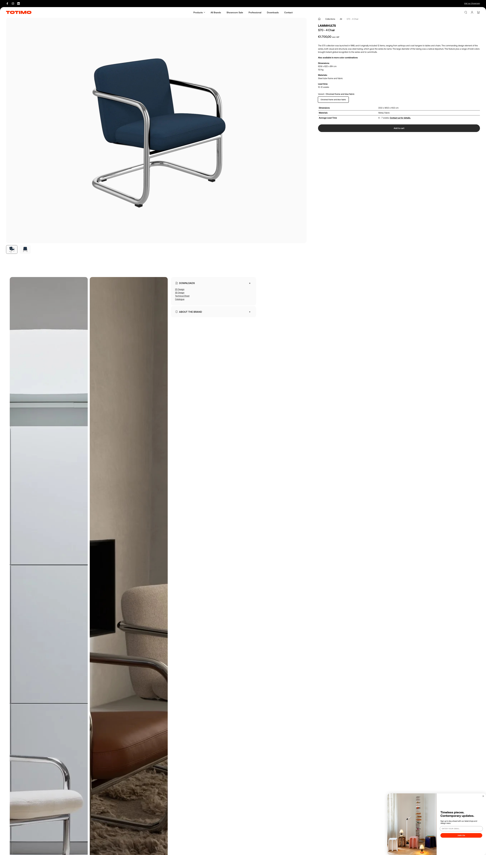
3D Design (179, 292)
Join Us (461, 835)
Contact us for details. (400, 118)
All (341, 19)
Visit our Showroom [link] (472, 3)
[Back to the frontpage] (319, 19)
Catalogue (179, 299)
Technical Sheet (182, 296)
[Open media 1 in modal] (156, 130)
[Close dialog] (483, 796)
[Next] (300, 136)
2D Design (179, 289)
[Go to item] (11, 249)
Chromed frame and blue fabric (333, 100)
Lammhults (327, 25)
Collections (330, 19)
